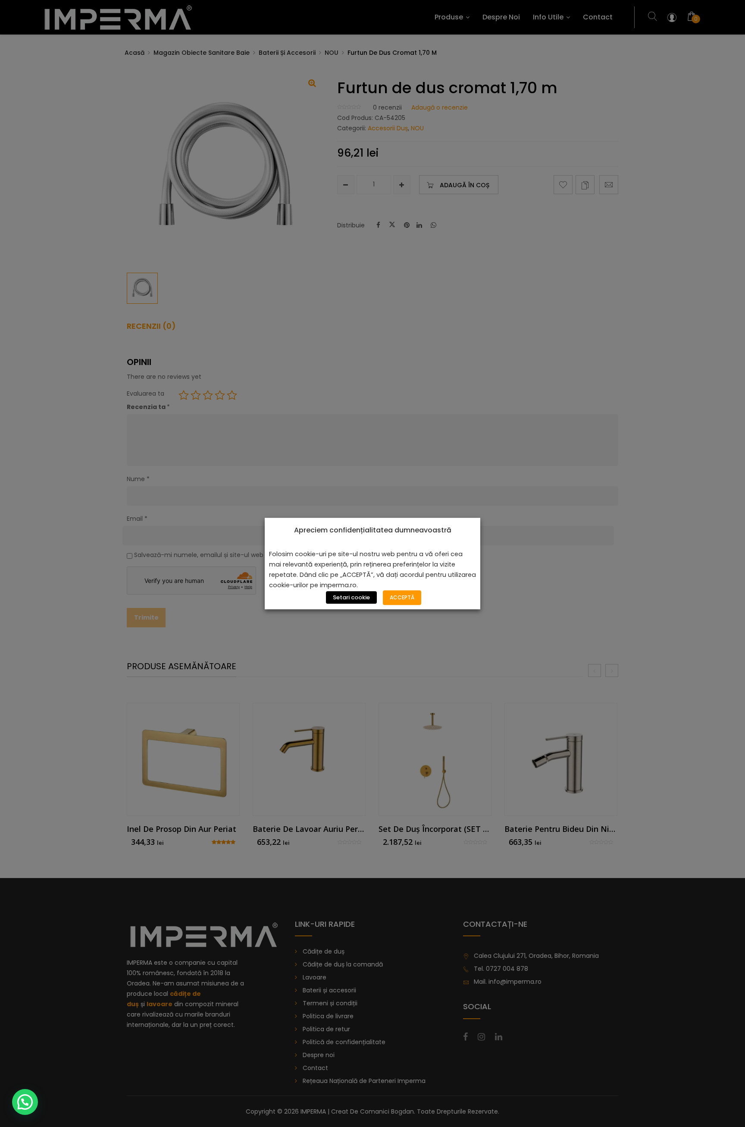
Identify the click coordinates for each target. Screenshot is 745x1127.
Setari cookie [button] (351, 597)
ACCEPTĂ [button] (402, 597)
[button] (25, 1102)
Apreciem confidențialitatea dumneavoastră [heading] (372, 530)
